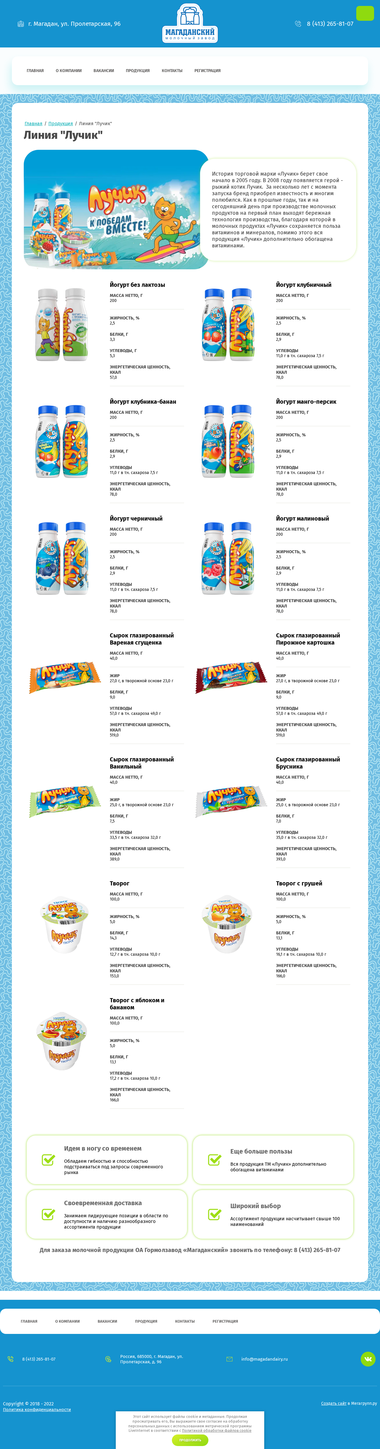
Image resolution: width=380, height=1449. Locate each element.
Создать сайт (333, 1403)
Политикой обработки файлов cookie (216, 1430)
